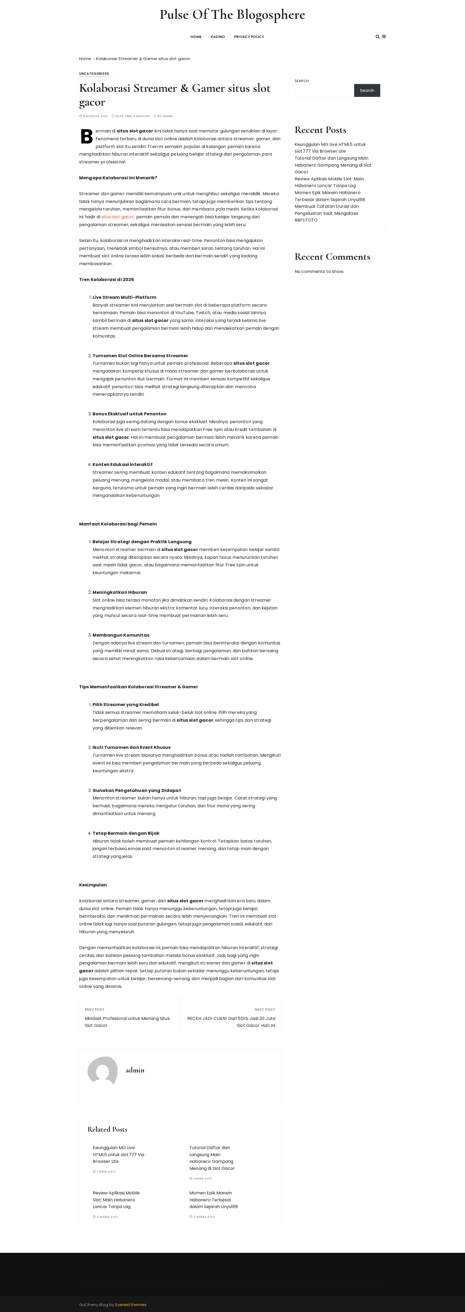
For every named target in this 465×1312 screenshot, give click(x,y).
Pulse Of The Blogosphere (232, 14)
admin (167, 116)
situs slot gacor (117, 217)
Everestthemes (131, 1304)
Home (196, 36)
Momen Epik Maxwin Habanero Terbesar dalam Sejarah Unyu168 (213, 1200)
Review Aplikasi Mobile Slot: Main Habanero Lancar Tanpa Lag (116, 1200)
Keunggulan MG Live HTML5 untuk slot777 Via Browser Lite (118, 1154)
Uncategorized (94, 73)
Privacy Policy (249, 36)
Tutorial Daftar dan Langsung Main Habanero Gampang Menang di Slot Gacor (212, 1158)
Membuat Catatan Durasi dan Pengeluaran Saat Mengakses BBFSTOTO (327, 213)
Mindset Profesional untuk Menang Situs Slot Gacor (127, 1022)
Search (302, 80)
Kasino (218, 36)
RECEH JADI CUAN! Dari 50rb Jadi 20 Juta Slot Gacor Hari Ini (231, 1022)
